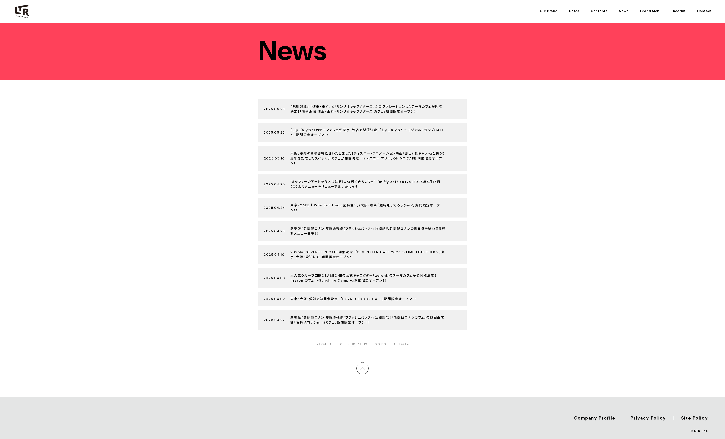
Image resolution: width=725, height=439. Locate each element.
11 (359, 344)
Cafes (574, 11)
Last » (404, 344)
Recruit (679, 11)
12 (365, 344)
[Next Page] (396, 344)
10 (353, 344)
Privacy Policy (648, 418)
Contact (704, 11)
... (335, 344)
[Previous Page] (329, 344)
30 (383, 344)
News (624, 11)
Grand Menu (651, 11)
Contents (599, 11)
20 (377, 344)
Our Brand (549, 11)
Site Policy (694, 418)
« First (321, 344)
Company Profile (594, 418)
